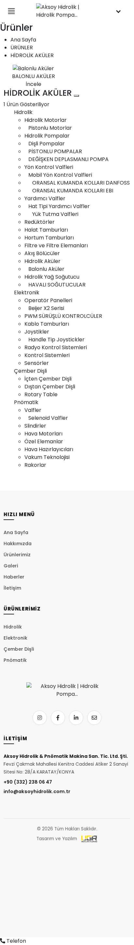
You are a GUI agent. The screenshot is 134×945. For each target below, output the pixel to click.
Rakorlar (35, 465)
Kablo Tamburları (46, 324)
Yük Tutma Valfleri (51, 214)
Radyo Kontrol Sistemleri (55, 347)
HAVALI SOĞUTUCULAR (55, 284)
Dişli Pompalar (44, 143)
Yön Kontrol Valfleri (48, 167)
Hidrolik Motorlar (45, 120)
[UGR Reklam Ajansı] (89, 839)
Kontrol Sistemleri (47, 355)
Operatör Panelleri (48, 300)
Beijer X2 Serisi (44, 308)
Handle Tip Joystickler (54, 339)
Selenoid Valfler (46, 418)
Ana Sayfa (23, 39)
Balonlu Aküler (44, 269)
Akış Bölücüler (42, 253)
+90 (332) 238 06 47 (28, 782)
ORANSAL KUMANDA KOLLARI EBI (68, 190)
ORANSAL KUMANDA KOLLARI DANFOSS (77, 183)
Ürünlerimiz (17, 554)
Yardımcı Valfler (44, 198)
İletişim (12, 588)
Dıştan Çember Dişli (49, 386)
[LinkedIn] (76, 717)
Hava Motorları (43, 433)
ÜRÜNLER (21, 47)
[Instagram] (40, 717)
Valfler (32, 410)
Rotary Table (41, 394)
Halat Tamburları (46, 230)
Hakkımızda (18, 543)
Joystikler (36, 331)
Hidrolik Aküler (42, 261)
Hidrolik (23, 112)
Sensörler (36, 363)
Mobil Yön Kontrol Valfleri (58, 175)
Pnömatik (26, 402)
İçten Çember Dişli (48, 379)
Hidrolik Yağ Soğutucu (51, 277)
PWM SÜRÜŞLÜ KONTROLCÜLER (63, 316)
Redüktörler (39, 222)
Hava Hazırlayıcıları (48, 449)
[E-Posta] (94, 717)
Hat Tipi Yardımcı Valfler (57, 206)
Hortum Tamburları (49, 237)
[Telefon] (2, 941)
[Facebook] (58, 717)
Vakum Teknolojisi (47, 457)
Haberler (14, 577)
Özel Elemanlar (43, 441)
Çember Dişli (30, 371)
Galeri (11, 565)
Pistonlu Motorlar (48, 128)
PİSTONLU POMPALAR (53, 151)
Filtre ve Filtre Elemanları (56, 245)
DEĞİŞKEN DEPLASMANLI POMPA (66, 159)
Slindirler (35, 426)
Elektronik (26, 292)
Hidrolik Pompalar (47, 135)
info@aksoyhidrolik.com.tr (37, 791)
